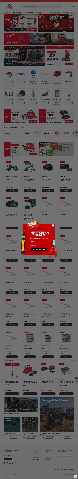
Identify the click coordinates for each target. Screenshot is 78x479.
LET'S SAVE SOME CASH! (39, 249)
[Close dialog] (53, 225)
